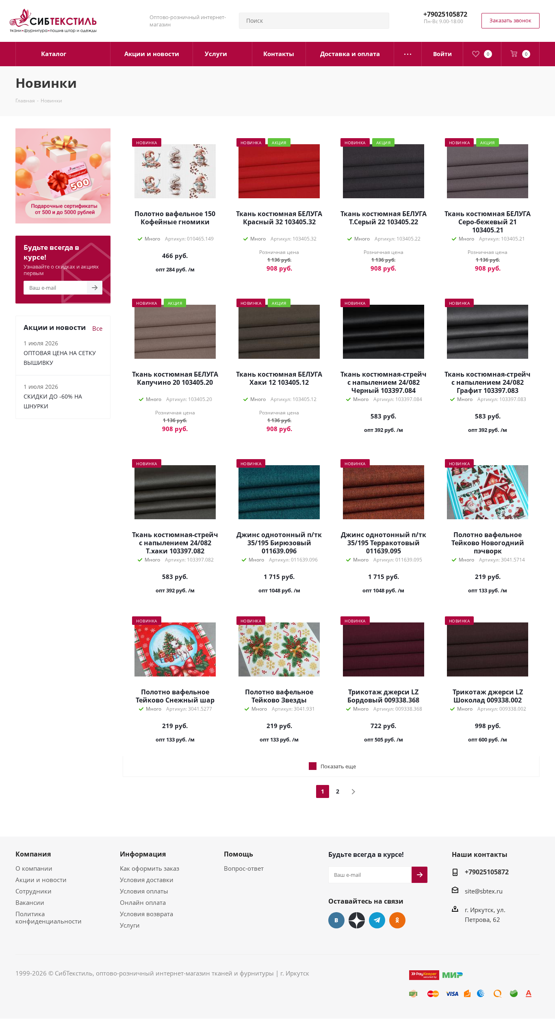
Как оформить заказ (149, 868)
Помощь (238, 854)
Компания (33, 854)
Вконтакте (336, 920)
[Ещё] (408, 54)
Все (97, 328)
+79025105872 (445, 14)
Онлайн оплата (143, 902)
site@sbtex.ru (484, 891)
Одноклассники (397, 920)
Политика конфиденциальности (48, 917)
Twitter (357, 920)
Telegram (377, 920)
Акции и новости (41, 880)
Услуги (130, 925)
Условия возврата (146, 914)
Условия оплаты (144, 891)
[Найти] (379, 21)
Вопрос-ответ (244, 868)
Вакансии (29, 902)
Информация (143, 854)
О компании (33, 868)
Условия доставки (146, 880)
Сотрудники (33, 891)
